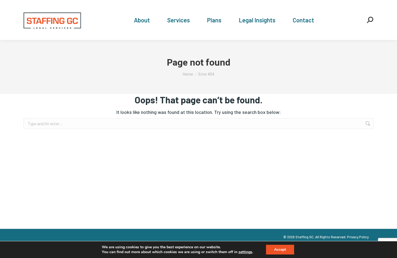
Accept (280, 249)
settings (245, 252)
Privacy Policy (358, 237)
